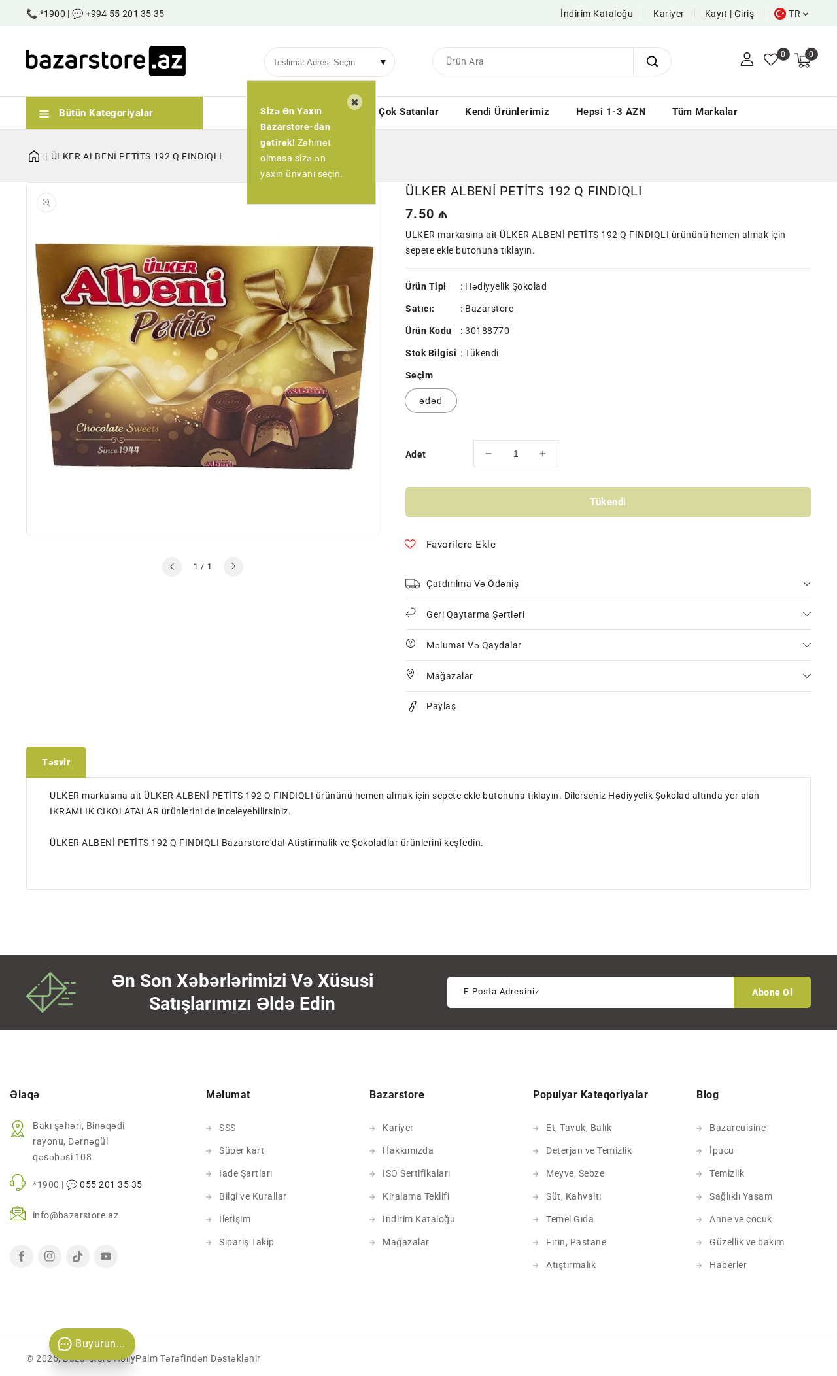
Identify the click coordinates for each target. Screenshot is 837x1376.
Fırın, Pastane (576, 1242)
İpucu (721, 1150)
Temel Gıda (570, 1219)
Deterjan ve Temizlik (589, 1150)
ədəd (431, 400)
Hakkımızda (408, 1150)
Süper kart (241, 1150)
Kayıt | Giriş (730, 13)
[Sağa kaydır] (233, 567)
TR (794, 13)
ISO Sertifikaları (417, 1173)
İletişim (234, 1219)
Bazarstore (489, 308)
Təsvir (56, 762)
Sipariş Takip (247, 1242)
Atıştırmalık (571, 1265)
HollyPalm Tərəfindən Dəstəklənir (187, 1358)
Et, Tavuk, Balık (578, 1127)
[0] (771, 60)
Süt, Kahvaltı (574, 1196)
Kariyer (669, 13)
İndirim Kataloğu (596, 13)
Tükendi (608, 502)
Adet (415, 454)
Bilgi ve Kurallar (253, 1196)
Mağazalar (406, 1242)
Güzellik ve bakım (747, 1242)
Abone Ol (772, 992)
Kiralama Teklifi (416, 1196)
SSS (227, 1127)
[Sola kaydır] (172, 567)
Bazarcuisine (737, 1127)
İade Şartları (246, 1173)
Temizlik (726, 1173)
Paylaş (441, 706)
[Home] (38, 156)
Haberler (728, 1265)
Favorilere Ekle (461, 544)
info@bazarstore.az (75, 1215)
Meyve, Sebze (575, 1173)
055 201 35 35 (111, 1184)
